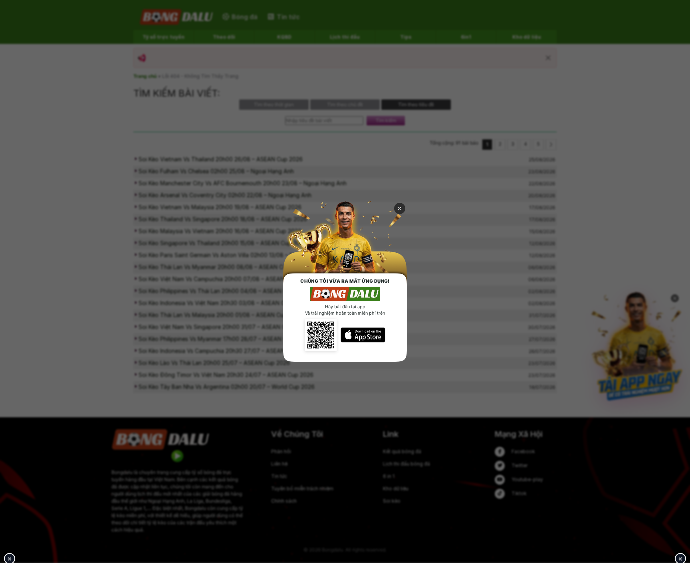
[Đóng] (399, 208)
